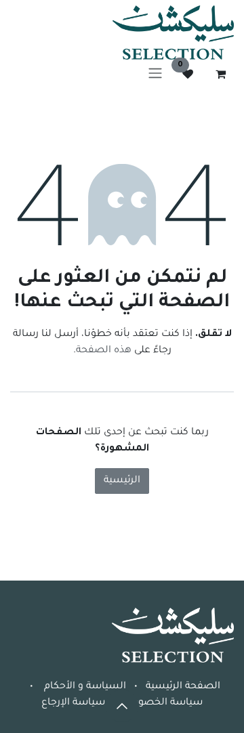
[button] (122, 706)
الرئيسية (122, 481)
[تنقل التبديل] (155, 74)
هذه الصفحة (103, 350)
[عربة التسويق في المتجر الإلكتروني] (220, 73)
